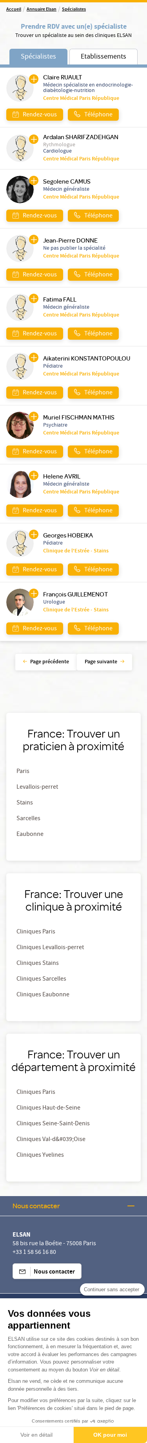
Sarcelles (28, 819)
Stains (24, 803)
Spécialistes (74, 10)
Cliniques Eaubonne (42, 995)
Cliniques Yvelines (40, 1155)
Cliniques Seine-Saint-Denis (53, 1124)
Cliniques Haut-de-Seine (48, 1108)
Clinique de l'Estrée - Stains (76, 551)
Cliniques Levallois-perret (50, 948)
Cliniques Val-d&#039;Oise (50, 1140)
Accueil (13, 10)
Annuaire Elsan (41, 10)
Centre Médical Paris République (81, 98)
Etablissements (103, 57)
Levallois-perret (37, 787)
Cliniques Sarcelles (41, 979)
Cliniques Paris (35, 932)
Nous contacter (36, 1205)
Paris (22, 772)
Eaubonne (30, 834)
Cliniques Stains (37, 963)
